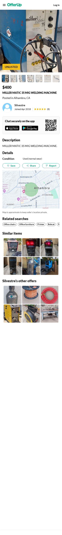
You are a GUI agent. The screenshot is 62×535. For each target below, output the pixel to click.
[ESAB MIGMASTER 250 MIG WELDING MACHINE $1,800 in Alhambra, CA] (13, 313)
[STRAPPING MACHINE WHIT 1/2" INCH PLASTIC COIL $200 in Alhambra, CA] (31, 313)
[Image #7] (56, 78)
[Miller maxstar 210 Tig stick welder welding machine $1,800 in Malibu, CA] (31, 247)
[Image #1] (5, 78)
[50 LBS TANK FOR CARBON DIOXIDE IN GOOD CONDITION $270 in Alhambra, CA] (13, 295)
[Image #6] (47, 78)
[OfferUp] (14, 5)
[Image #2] (13, 78)
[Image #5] (39, 78)
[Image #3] (22, 78)
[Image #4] (30, 78)
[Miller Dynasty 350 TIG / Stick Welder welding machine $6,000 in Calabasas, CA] (31, 266)
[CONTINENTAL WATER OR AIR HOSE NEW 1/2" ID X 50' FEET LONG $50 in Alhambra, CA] (49, 295)
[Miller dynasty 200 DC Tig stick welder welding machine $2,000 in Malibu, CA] (13, 266)
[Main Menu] (4, 5)
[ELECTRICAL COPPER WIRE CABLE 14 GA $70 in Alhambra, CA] (31, 295)
